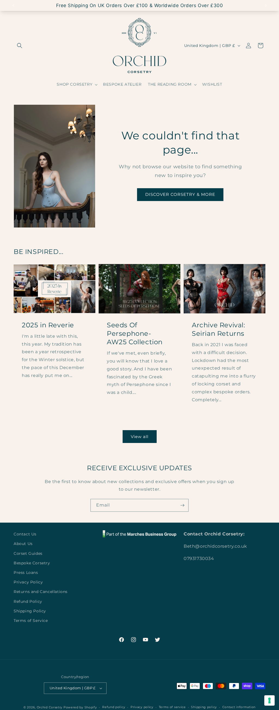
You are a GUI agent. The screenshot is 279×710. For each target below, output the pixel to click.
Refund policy (113, 707)
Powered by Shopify (80, 707)
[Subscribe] (182, 505)
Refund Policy (28, 601)
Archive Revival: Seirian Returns (218, 329)
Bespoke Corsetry (32, 563)
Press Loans (26, 572)
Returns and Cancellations (41, 591)
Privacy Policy (28, 582)
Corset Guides (28, 553)
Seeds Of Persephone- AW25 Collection (135, 333)
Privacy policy (142, 707)
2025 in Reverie (48, 325)
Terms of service (172, 707)
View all (139, 436)
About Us (23, 543)
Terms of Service (31, 620)
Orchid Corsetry (50, 707)
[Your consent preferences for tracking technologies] (269, 700)
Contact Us (25, 534)
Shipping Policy (30, 611)
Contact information (239, 707)
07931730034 (199, 558)
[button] (20, 46)
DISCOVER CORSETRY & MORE (180, 194)
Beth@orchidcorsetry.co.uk (215, 546)
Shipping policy (204, 707)
